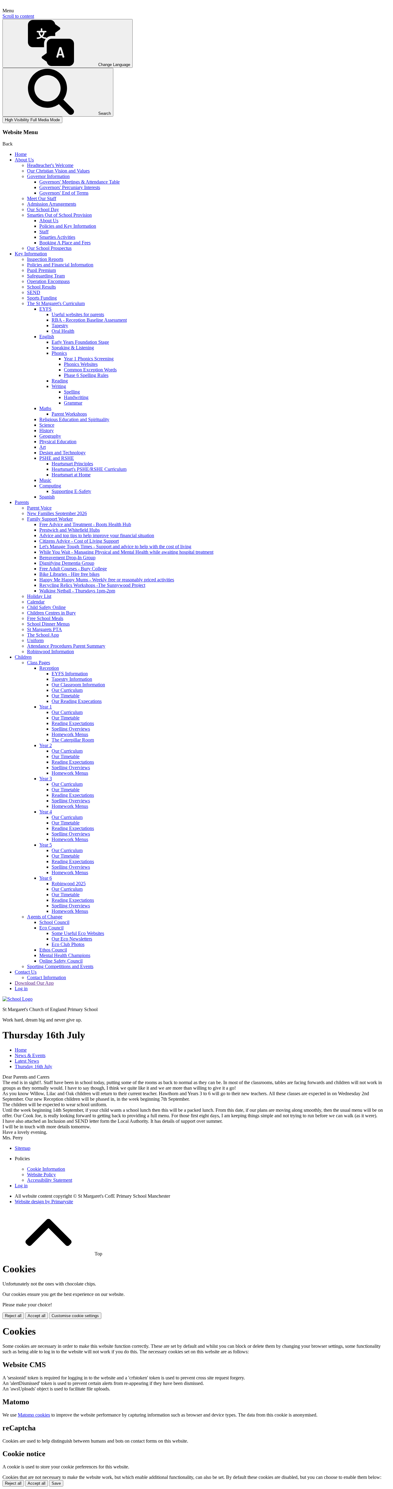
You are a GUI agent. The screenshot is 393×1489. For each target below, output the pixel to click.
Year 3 (45, 778)
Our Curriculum (67, 690)
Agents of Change (44, 916)
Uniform (35, 640)
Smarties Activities (57, 237)
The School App (43, 635)
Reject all (13, 1315)
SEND (33, 292)
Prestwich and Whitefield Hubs (69, 530)
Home (21, 154)
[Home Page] (17, 999)
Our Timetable (66, 695)
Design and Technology (62, 452)
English (46, 336)
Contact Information (46, 977)
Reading (60, 380)
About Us (24, 159)
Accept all (36, 1315)
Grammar (73, 402)
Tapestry (60, 325)
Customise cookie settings (75, 1315)
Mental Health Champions (64, 955)
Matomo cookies (34, 1414)
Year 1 (45, 706)
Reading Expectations (73, 723)
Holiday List (39, 596)
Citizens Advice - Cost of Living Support (79, 541)
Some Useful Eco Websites (78, 933)
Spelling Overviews (71, 728)
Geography (50, 436)
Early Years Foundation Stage (80, 342)
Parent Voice (39, 507)
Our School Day (43, 209)
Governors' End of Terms (63, 193)
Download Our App (34, 983)
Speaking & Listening (73, 347)
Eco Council (51, 927)
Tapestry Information (72, 679)
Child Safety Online (46, 607)
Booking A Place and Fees (65, 242)
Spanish (47, 496)
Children (23, 657)
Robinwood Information (50, 651)
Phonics (59, 353)
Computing (50, 485)
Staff (44, 231)
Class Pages (38, 662)
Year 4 (45, 811)
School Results (41, 286)
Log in (21, 988)
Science (46, 425)
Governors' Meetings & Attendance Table (79, 181)
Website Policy (41, 1174)
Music (45, 480)
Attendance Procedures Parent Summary (66, 646)
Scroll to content (18, 16)
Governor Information (48, 176)
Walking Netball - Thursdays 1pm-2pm (77, 590)
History (46, 430)
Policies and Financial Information (60, 264)
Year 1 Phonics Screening (89, 358)
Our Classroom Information (78, 684)
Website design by (44, 1201)
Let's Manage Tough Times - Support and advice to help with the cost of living (115, 546)
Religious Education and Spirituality (74, 419)
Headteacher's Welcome (50, 165)
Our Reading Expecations (77, 701)
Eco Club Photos (68, 944)
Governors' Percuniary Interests (69, 187)
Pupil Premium (41, 270)
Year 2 (45, 745)
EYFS (45, 309)
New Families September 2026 (57, 513)
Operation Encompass (48, 281)
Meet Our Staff (41, 198)
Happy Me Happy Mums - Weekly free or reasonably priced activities (106, 579)
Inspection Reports (45, 259)
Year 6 (45, 878)
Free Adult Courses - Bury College (73, 568)
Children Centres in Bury (51, 612)
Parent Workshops (69, 414)
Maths (45, 408)
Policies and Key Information (67, 226)
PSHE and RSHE (56, 458)
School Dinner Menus (48, 623)
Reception (49, 668)
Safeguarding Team (46, 275)
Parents (22, 502)
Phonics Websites (81, 364)
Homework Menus (70, 734)
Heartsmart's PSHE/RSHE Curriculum (89, 469)
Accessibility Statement (49, 1180)
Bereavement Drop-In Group (67, 557)
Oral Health (63, 331)
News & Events (30, 1055)
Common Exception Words (90, 369)
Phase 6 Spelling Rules (86, 375)
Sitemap (22, 1148)
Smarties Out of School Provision (59, 215)
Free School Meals (45, 618)
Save (56, 1483)
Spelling (72, 391)
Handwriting (76, 397)
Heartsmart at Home (71, 474)
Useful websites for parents (78, 314)
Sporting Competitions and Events (60, 966)
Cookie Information (46, 1169)
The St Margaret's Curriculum (56, 303)
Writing (59, 386)
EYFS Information (70, 673)
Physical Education (57, 441)
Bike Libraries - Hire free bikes (69, 574)
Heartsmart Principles (72, 463)
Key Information (31, 253)
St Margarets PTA (44, 629)
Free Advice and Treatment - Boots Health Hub (85, 524)
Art (42, 447)
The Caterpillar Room (73, 740)
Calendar (36, 601)
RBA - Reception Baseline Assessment (89, 320)
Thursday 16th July (33, 1066)
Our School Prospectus (49, 248)
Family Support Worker (50, 519)
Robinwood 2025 (69, 883)
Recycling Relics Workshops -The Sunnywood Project (92, 585)
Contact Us (26, 972)
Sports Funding (42, 298)
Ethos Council (53, 949)
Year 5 (45, 844)
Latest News (27, 1061)
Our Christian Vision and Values (58, 170)
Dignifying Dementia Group (66, 563)
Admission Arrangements (51, 204)
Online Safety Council (61, 961)
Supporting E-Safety (71, 491)
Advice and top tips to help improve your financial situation (96, 535)
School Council (54, 922)
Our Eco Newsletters (72, 938)
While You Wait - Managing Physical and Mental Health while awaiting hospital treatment (126, 552)
